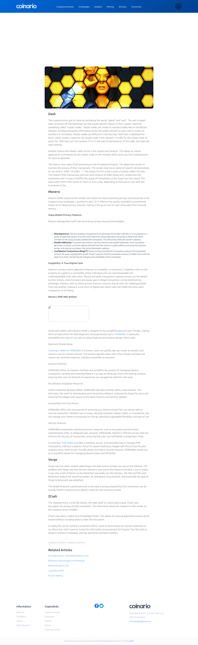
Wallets (98, 6)
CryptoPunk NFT (56, 570)
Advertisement (23, 625)
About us (20, 612)
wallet (131, 641)
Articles (122, 6)
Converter (136, 6)
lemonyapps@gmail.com (140, 621)
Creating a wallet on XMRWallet (64, 350)
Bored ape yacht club (58, 565)
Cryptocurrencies (65, 6)
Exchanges (84, 6)
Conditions (21, 616)
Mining (110, 6)
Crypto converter (52, 629)
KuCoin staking (55, 575)
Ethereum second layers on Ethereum (66, 560)
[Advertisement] (99, 34)
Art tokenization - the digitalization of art (68, 555)
